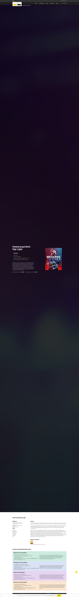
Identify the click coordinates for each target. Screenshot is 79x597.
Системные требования (17, 256)
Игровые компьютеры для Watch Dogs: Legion (20, 259)
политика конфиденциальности (51, 595)
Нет (19, 4)
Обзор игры (15, 255)
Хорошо (59, 595)
